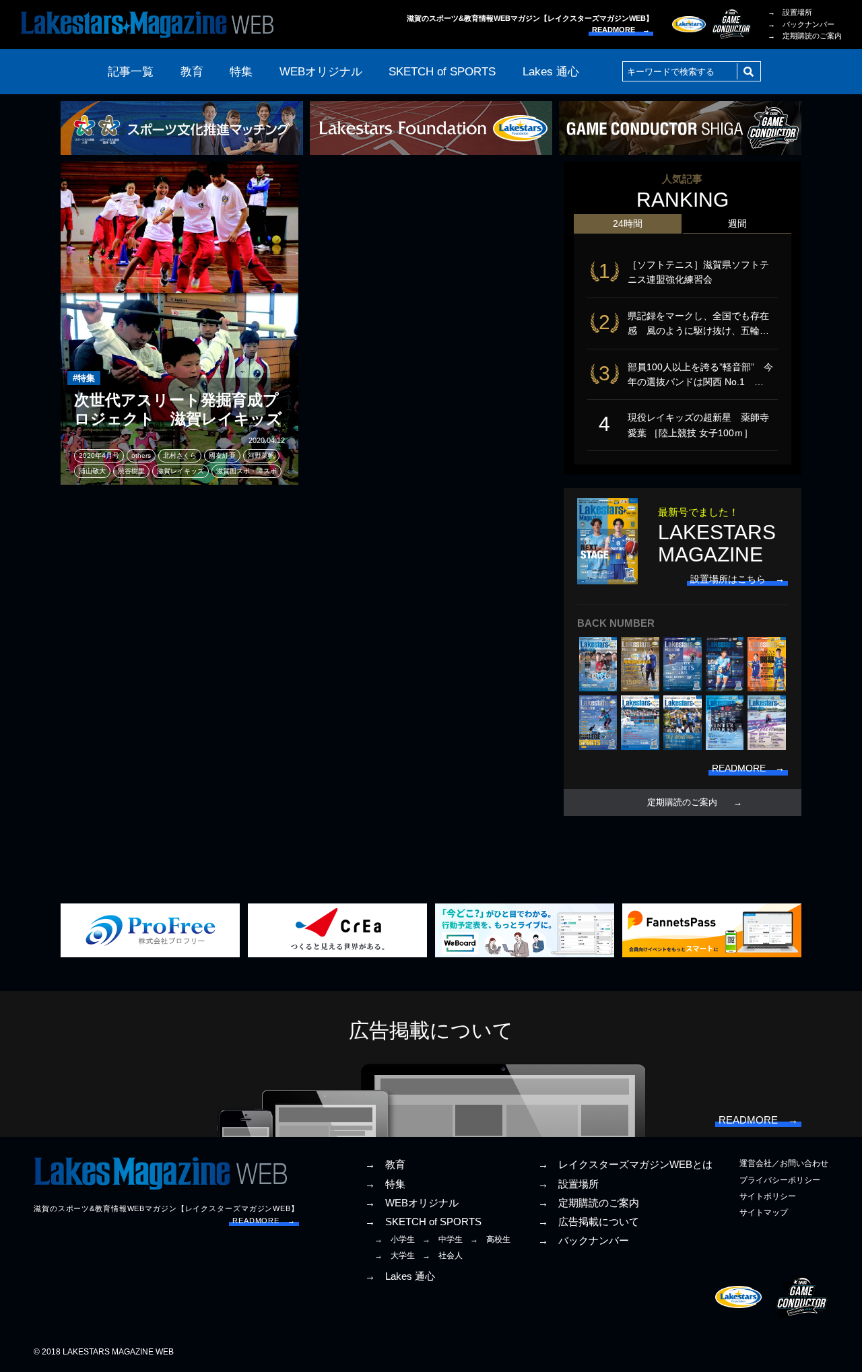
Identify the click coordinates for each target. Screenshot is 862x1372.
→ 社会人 (442, 1255)
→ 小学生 (394, 1239)
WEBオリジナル (320, 71)
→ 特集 (385, 1184)
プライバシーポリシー (779, 1180)
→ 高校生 (490, 1239)
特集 (241, 71)
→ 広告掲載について (588, 1221)
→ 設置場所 (790, 12)
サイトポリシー (767, 1196)
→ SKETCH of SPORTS (423, 1221)
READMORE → (621, 30)
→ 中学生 (442, 1239)
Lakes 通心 (551, 71)
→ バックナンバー (801, 24)
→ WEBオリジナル (412, 1203)
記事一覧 (131, 71)
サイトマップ (763, 1212)
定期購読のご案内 (682, 802)
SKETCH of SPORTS (442, 71)
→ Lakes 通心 (400, 1276)
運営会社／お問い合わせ (783, 1163)
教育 (191, 71)
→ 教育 (385, 1164)
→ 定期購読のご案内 (805, 36)
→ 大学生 (394, 1255)
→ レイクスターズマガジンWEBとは (625, 1164)
